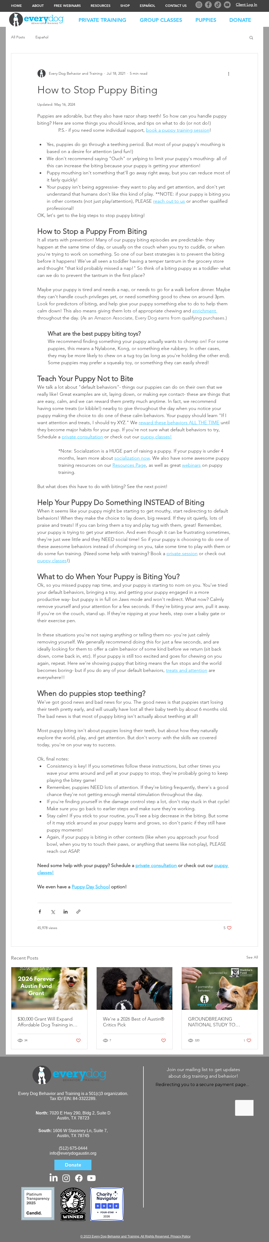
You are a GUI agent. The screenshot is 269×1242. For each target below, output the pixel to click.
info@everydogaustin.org (73, 1153)
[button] (242, 19)
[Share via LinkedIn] (65, 911)
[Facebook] (208, 4)
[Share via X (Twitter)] (52, 911)
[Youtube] (91, 1178)
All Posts (18, 37)
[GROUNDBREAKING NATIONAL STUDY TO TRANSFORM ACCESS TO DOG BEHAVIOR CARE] (220, 988)
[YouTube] (227, 4)
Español (41, 37)
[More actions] (228, 73)
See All (252, 957)
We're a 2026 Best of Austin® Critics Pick (133, 1022)
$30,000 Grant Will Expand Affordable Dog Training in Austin (45, 1022)
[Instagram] (198, 4)
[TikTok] (217, 4)
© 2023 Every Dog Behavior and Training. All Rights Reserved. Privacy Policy (135, 1236)
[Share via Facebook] (39, 911)
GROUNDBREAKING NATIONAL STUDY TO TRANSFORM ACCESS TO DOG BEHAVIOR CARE (216, 1022)
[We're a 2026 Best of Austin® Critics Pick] (135, 988)
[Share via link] (78, 911)
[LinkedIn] (54, 1178)
